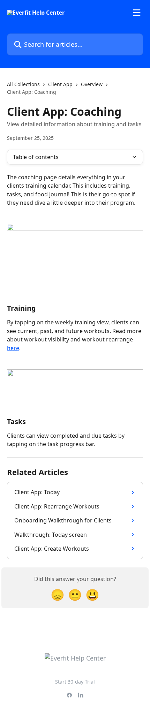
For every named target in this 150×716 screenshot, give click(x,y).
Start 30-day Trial (75, 681)
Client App (60, 84)
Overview (92, 84)
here (13, 348)
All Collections (23, 84)
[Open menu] (136, 12)
